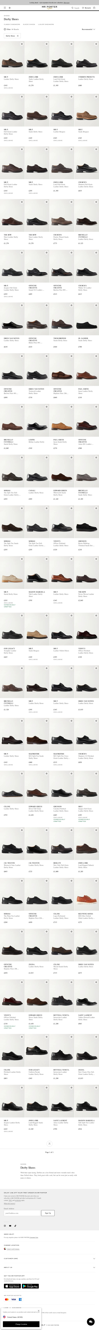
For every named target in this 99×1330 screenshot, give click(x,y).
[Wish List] (10, 8)
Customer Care (33, 1237)
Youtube (10, 1226)
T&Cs (10, 1200)
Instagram (5, 1226)
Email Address (9, 1208)
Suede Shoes (29, 24)
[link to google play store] (30, 1286)
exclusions (18, 1200)
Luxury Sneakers (46, 24)
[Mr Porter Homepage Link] (49, 7)
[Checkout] (93, 8)
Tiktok (15, 1226)
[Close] (38, 1310)
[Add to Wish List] (22, 44)
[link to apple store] (12, 1286)
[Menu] (5, 8)
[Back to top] (49, 1144)
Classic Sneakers (12, 24)
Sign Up (48, 1213)
